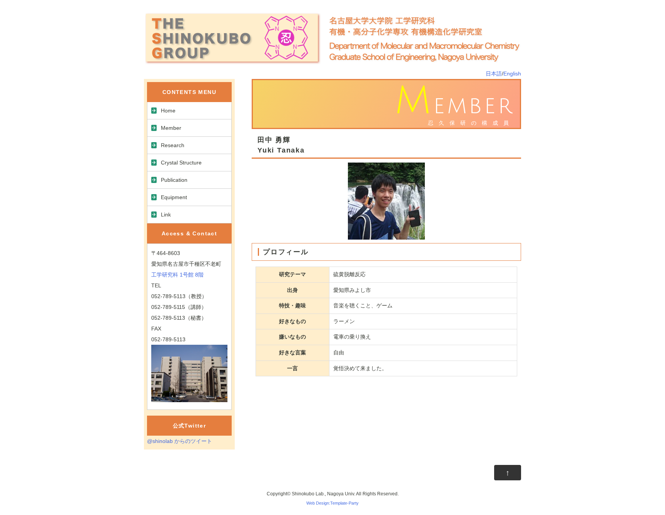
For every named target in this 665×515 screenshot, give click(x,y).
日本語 (494, 73)
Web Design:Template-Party (332, 503)
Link (166, 214)
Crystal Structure (181, 162)
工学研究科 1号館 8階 (177, 275)
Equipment (174, 197)
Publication (174, 180)
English (512, 73)
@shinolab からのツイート (179, 441)
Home (168, 110)
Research (172, 145)
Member (171, 128)
